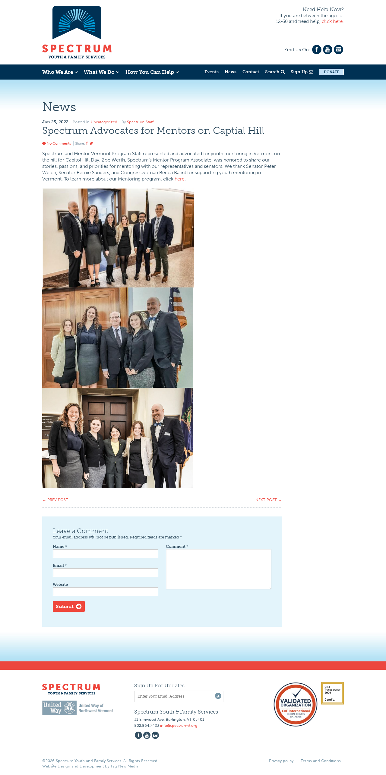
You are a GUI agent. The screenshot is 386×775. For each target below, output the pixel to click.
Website (60, 584)
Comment (177, 546)
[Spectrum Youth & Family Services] (77, 31)
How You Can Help (149, 72)
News (230, 71)
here (180, 179)
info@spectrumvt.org (179, 725)
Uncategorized (104, 122)
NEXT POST (268, 499)
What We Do (99, 72)
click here (332, 21)
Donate (331, 72)
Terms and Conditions (321, 760)
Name (60, 546)
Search (273, 71)
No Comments (58, 143)
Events (211, 71)
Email (60, 565)
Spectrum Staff (140, 122)
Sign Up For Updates (159, 685)
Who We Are (57, 72)
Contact (250, 71)
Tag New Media (124, 766)
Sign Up (300, 71)
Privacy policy (281, 760)
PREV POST (55, 499)
